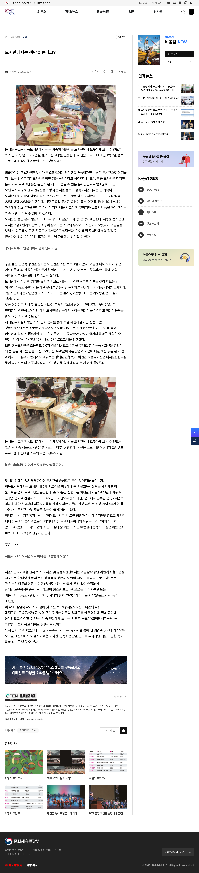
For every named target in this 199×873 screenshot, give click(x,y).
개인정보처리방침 (13, 865)
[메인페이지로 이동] (12, 12)
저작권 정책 (118, 696)
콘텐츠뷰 (151, 235)
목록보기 (107, 730)
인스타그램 (153, 223)
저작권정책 (32, 865)
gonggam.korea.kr (34, 719)
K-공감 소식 (144, 3)
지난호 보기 (157, 3)
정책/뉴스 (71, 12)
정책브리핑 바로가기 (174, 852)
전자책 (158, 12)
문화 (25, 37)
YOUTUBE (153, 189)
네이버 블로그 (154, 201)
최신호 (41, 12)
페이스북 (151, 212)
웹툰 (132, 12)
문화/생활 (103, 12)
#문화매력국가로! (27, 730)
